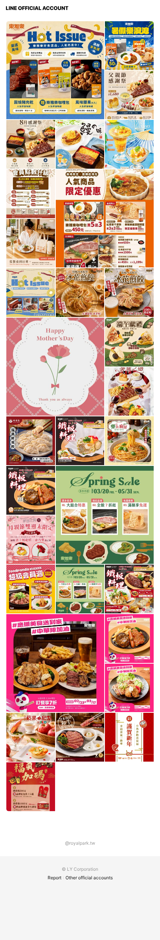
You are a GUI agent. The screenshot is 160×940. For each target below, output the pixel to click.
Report (54, 877)
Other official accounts (89, 877)
